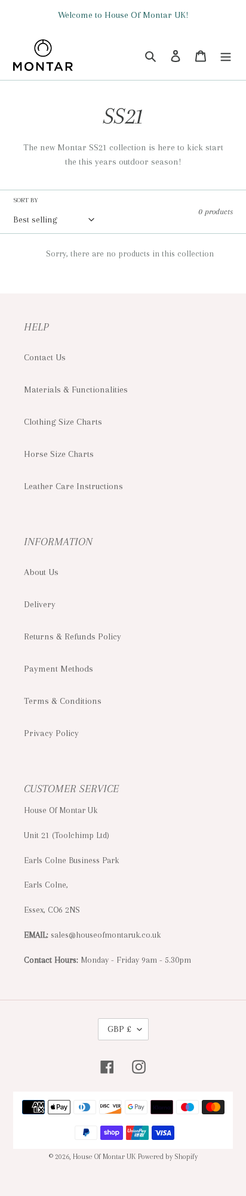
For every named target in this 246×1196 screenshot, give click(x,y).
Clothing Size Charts (63, 421)
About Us (41, 572)
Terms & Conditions (63, 701)
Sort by (25, 200)
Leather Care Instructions (73, 486)
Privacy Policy (51, 733)
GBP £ (119, 1029)
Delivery (40, 604)
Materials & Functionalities (76, 389)
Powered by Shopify (168, 1156)
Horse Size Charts (59, 454)
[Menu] (225, 55)
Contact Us (45, 357)
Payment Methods (58, 668)
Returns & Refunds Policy (72, 636)
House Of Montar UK (104, 1156)
